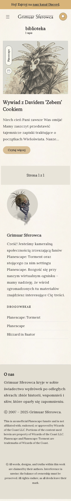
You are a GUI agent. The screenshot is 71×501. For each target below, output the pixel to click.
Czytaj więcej (19, 151)
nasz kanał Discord (46, 4)
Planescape (8, 55)
